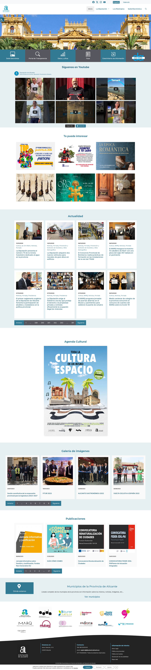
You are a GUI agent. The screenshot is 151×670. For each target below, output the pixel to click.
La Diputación (101, 9)
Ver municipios (92, 596)
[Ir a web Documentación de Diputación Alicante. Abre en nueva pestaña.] (63, 55)
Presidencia (32, 295)
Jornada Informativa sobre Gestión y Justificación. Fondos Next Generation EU (28, 563)
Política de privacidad (118, 651)
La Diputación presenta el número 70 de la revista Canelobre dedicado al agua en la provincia (27, 254)
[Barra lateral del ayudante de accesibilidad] (2, 20)
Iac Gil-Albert (26, 246)
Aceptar (88, 667)
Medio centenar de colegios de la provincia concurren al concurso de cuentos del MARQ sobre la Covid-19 (122, 301)
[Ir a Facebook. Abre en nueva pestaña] (93, 2)
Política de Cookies (117, 654)
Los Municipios (118, 9)
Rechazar (98, 667)
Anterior (19, 323)
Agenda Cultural (75, 341)
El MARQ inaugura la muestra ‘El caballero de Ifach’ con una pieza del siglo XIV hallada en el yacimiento (121, 252)
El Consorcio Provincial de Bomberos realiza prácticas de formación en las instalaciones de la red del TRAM (90, 256)
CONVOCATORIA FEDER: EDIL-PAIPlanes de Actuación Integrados (120, 563)
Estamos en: (46, 645)
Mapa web (115, 659)
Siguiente (81, 323)
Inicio (90, 9)
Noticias (34, 246)
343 (61, 323)
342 (55, 323)
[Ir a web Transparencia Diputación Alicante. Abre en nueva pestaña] (37, 55)
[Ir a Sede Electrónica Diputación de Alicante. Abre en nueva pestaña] (12, 55)
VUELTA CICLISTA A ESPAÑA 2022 (126, 493)
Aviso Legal (115, 648)
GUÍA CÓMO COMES (54, 561)
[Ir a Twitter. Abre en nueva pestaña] (97, 2)
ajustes (76, 668)
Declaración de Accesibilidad (120, 656)
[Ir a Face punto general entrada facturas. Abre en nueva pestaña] (88, 55)
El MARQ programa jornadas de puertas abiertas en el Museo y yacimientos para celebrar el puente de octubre (90, 301)
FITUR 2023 (47, 493)
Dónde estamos (19, 591)
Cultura (18, 246)
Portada (18, 248)
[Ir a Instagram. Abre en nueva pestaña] (100, 2)
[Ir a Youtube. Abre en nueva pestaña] (104, 2)
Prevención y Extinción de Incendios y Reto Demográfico (57, 248)
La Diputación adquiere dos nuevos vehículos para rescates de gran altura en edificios (58, 256)
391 (72, 323)
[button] (145, 9)
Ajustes (109, 667)
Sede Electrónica (135, 9)
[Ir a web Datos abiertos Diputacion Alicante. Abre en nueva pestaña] (138, 55)
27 (49, 571)
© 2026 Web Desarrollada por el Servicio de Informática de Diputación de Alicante (76, 663)
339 (36, 323)
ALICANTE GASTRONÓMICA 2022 (91, 493)
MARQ (117, 246)
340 (42, 323)
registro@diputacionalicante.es (89, 650)
